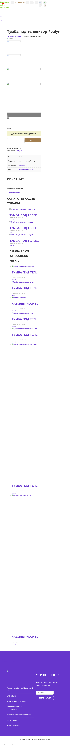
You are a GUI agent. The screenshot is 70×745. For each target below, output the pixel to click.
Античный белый (26, 170)
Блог (4, 657)
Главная (10, 36)
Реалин (22, 165)
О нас (4, 652)
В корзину (32, 140)
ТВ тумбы (18, 36)
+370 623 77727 (19, 2)
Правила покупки (8, 662)
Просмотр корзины (5, 744)
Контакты (5, 654)
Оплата (5, 659)
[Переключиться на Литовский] (40, 2)
